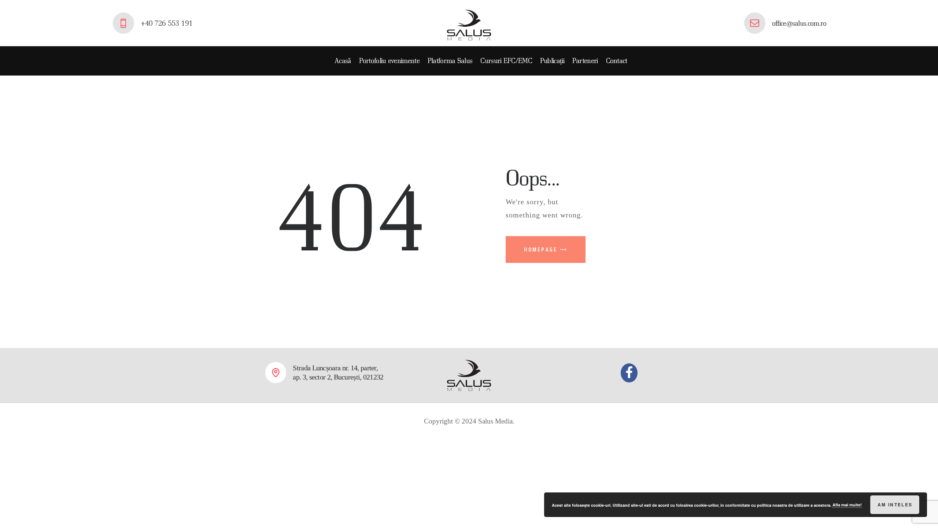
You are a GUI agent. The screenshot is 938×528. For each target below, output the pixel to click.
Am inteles (895, 504)
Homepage (541, 249)
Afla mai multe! (847, 504)
